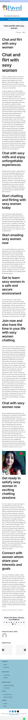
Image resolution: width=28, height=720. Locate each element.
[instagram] (13, 711)
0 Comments (20, 610)
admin (4, 610)
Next (23, 32)
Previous (19, 32)
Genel (15, 610)
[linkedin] (15, 711)
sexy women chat (13, 251)
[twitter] (10, 711)
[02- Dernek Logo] (12, 2)
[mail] (18, 711)
